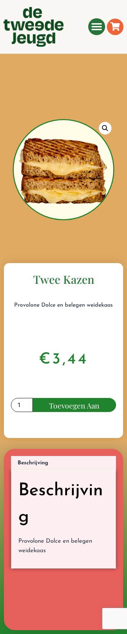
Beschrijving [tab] (33, 463)
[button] (96, 26)
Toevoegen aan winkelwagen (74, 406)
